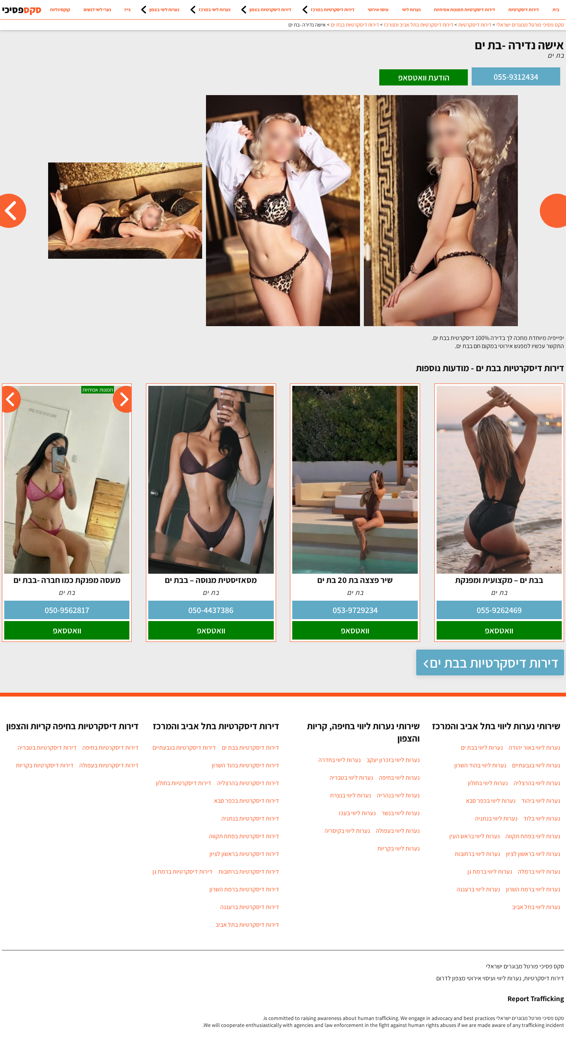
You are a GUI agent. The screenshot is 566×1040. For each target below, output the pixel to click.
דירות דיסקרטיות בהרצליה (248, 783)
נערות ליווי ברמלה (539, 872)
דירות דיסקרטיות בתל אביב (247, 925)
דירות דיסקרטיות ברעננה (249, 907)
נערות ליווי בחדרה (339, 760)
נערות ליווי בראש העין (474, 836)
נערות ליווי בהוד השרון (480, 765)
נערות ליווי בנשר (401, 813)
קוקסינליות (60, 9)
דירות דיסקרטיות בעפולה (109, 765)
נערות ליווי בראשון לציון (533, 854)
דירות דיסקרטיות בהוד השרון (245, 765)
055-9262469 (499, 610)
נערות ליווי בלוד (541, 818)
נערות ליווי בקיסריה (347, 831)
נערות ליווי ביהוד (540, 801)
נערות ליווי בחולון (488, 783)
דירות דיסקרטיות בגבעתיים (184, 748)
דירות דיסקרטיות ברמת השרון (244, 889)
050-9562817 (67, 610)
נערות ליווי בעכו (357, 813)
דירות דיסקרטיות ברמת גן (182, 872)
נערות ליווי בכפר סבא (491, 801)
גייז (127, 9)
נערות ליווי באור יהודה (534, 748)
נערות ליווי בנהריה (398, 795)
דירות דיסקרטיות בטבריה (47, 748)
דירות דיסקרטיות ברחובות (248, 872)
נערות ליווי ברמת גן (489, 872)
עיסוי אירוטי (378, 9)
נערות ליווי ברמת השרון (533, 889)
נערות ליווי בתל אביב (536, 907)
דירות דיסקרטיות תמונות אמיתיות (464, 9)
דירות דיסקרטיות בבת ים (494, 662)
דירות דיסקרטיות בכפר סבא (246, 801)
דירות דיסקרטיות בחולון (183, 783)
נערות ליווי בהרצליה (537, 783)
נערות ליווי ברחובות (477, 854)
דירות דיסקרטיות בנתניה (250, 818)
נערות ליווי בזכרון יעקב (393, 760)
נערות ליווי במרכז (215, 9)
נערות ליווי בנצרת (350, 795)
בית (556, 9)
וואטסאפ (499, 630)
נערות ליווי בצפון (164, 9)
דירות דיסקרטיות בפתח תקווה (244, 836)
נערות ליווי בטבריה (351, 778)
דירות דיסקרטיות (523, 9)
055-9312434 (516, 76)
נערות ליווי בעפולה (398, 831)
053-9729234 (355, 610)
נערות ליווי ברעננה (478, 889)
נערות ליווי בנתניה (496, 818)
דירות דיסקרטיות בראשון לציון (244, 854)
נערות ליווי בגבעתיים (536, 765)
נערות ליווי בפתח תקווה (533, 836)
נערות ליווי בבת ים (482, 748)
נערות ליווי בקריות (398, 848)
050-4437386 (210, 610)
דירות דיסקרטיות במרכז (333, 9)
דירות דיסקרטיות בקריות (45, 765)
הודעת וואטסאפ (423, 77)
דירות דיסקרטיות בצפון (270, 9)
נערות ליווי (411, 9)
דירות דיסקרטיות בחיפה (110, 748)
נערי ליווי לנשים (97, 9)
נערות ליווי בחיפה (399, 778)
